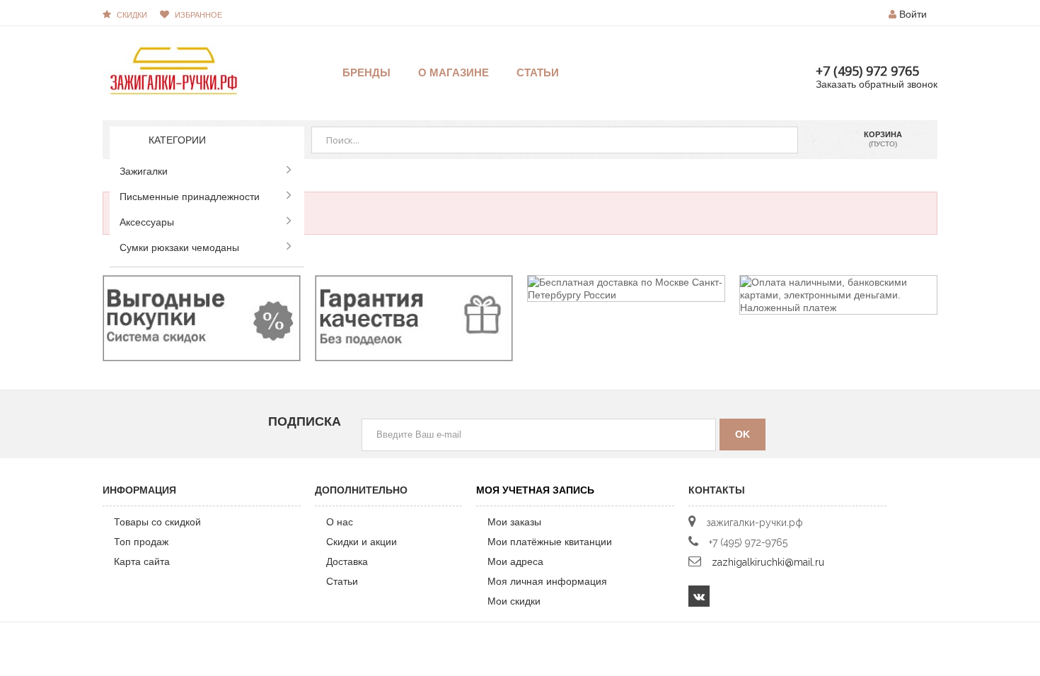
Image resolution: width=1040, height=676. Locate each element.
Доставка (347, 561)
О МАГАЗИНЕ (453, 72)
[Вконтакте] (699, 596)
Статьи (342, 581)
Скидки (132, 15)
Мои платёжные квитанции (549, 541)
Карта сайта (142, 561)
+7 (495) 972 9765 (867, 70)
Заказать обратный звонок (876, 84)
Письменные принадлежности (190, 196)
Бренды (366, 72)
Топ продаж (141, 541)
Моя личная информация (547, 581)
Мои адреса (515, 561)
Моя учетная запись (535, 490)
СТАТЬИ (537, 72)
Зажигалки (144, 171)
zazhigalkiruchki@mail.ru (768, 562)
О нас (339, 522)
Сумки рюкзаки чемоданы (179, 247)
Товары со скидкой (157, 522)
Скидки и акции (361, 541)
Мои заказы (514, 522)
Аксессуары (147, 222)
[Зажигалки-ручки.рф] (173, 70)
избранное (198, 15)
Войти (913, 14)
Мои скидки (514, 601)
